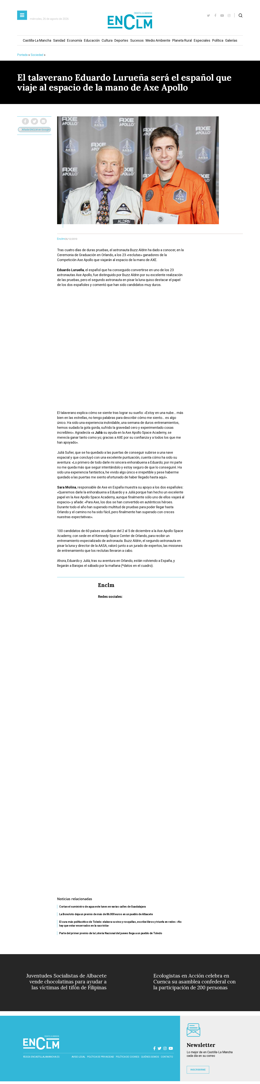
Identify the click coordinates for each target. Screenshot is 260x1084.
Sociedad (37, 55)
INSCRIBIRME (198, 1069)
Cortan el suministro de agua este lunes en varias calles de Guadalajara (102, 906)
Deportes (121, 40)
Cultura (107, 40)
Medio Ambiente (158, 40)
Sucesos (137, 40)
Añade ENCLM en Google (35, 129)
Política (217, 40)
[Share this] (25, 121)
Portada (22, 55)
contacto (167, 1056)
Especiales (202, 40)
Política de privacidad (100, 1056)
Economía (74, 40)
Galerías (231, 40)
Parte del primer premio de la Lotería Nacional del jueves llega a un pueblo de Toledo (110, 933)
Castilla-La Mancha (37, 40)
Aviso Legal (78, 1056)
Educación (92, 40)
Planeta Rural (182, 40)
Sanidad (59, 40)
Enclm (61, 239)
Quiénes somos (150, 1056)
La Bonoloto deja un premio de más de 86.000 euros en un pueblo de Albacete (106, 914)
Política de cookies (127, 1056)
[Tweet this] (34, 121)
